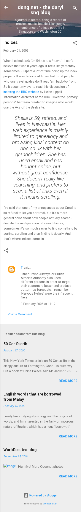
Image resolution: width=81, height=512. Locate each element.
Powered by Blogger (43, 495)
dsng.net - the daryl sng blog (40, 10)
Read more (68, 381)
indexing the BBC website (21, 92)
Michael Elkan (50, 503)
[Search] (75, 8)
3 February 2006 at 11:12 (38, 304)
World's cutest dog (20, 449)
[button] (75, 43)
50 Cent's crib (15, 343)
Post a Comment (20, 314)
